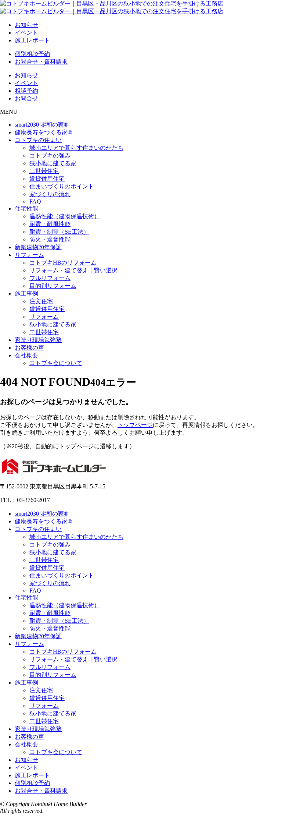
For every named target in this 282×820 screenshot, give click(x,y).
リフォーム (29, 255)
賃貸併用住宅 (47, 179)
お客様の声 (29, 347)
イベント (26, 32)
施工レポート (32, 40)
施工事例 (26, 293)
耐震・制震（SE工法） (59, 232)
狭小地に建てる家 (52, 163)
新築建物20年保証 (38, 247)
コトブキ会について (55, 363)
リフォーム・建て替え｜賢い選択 (73, 270)
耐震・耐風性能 (49, 224)
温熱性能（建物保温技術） (64, 216)
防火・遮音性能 (49, 239)
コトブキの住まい (38, 140)
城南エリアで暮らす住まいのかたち (76, 148)
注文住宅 (41, 301)
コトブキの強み (49, 155)
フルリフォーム (49, 278)
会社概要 (26, 355)
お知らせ (26, 25)
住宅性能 (26, 208)
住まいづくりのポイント (61, 186)
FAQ (35, 201)
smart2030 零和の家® (41, 124)
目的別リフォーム (52, 286)
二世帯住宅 (44, 171)
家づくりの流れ (49, 194)
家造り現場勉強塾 (38, 340)
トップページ (135, 425)
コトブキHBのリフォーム (63, 262)
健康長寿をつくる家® (43, 132)
